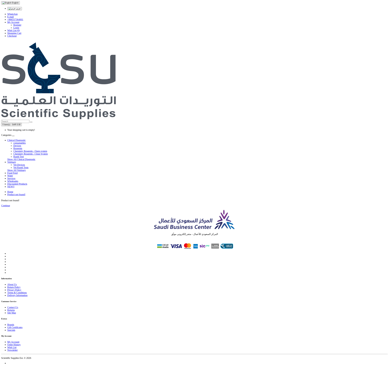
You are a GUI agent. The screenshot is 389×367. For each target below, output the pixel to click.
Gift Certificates (14, 327)
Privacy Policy (14, 290)
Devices (17, 145)
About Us (12, 284)
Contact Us (12, 307)
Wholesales (12, 181)
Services (11, 178)
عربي (18, 8)
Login (16, 27)
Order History (14, 344)
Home (10, 191)
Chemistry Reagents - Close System (30, 154)
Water (10, 175)
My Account (13, 342)
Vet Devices (19, 164)
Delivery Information (17, 295)
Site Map (11, 312)
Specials (11, 330)
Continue (5, 205)
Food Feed (12, 173)
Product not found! (16, 194)
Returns (11, 310)
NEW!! (10, 186)
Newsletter (12, 350)
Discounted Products (17, 184)
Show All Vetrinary (16, 170)
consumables (19, 143)
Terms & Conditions (17, 292)
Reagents (17, 148)
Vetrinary (11, 162)
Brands (10, 324)
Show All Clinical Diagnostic (21, 159)
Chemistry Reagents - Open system (30, 151)
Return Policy (14, 287)
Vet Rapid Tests (20, 167)
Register (17, 25)
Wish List (11, 347)
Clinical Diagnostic (16, 140)
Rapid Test (18, 156)
